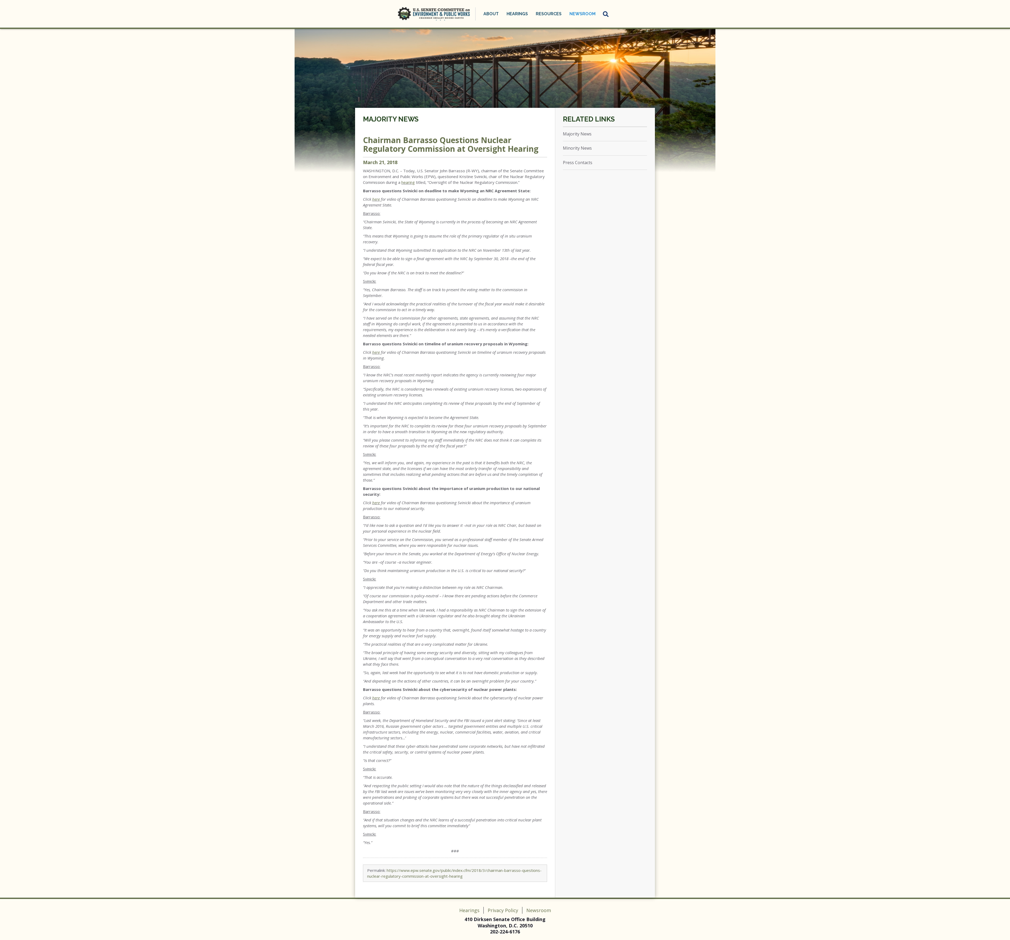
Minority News (577, 148)
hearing (408, 182)
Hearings (469, 910)
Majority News (390, 119)
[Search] (606, 14)
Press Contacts (577, 162)
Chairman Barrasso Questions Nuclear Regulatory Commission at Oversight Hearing (450, 144)
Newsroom (538, 910)
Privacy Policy (503, 910)
